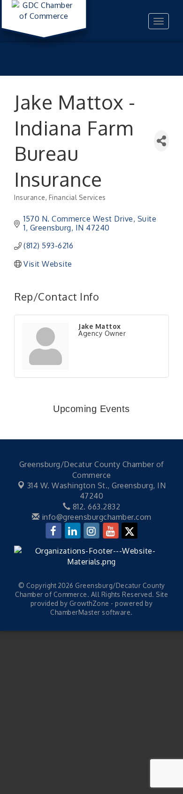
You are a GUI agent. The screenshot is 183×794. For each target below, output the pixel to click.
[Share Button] (161, 140)
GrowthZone (89, 603)
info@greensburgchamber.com (95, 517)
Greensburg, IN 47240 (96, 490)
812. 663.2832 (95, 506)
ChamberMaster (75, 612)
